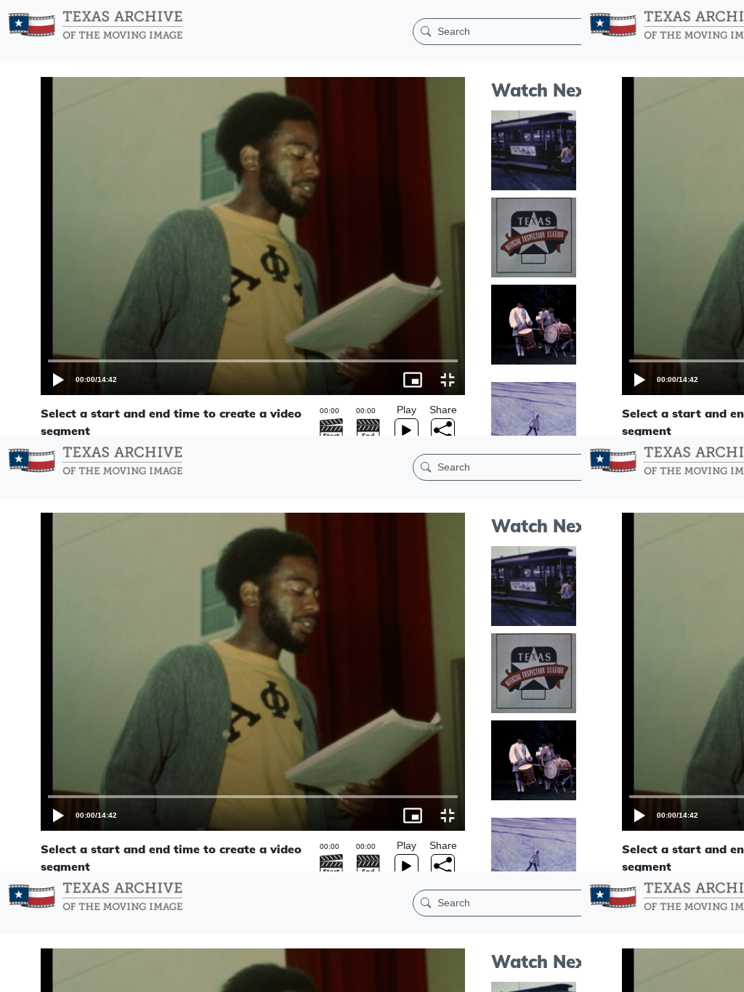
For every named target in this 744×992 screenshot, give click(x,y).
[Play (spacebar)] (17, 974)
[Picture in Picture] (691, 974)
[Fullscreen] (726, 974)
